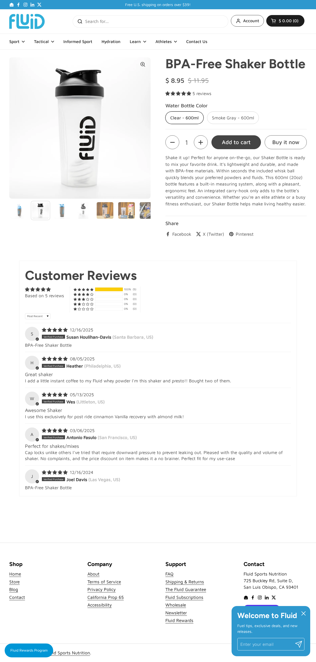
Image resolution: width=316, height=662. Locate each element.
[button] (285, 21)
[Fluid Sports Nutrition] (27, 21)
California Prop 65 (105, 597)
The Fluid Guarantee (185, 589)
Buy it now (285, 142)
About (93, 573)
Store (14, 581)
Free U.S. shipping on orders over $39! (158, 5)
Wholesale (175, 604)
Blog (13, 589)
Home (15, 573)
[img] (55, 329)
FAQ (169, 573)
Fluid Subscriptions (184, 597)
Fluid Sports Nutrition (68, 652)
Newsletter (176, 612)
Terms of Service (104, 581)
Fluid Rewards (179, 620)
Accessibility (99, 604)
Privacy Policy (101, 589)
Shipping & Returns (184, 581)
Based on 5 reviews (44, 295)
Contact (17, 597)
